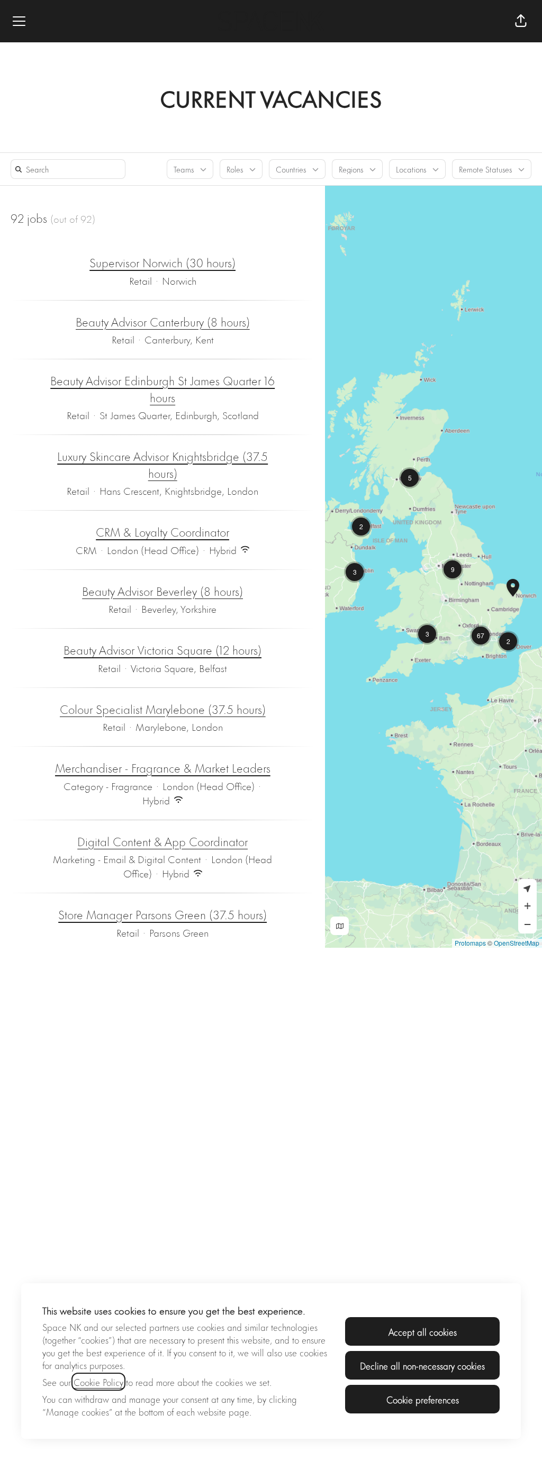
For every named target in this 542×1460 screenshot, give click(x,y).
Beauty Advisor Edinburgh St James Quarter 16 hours (162, 388)
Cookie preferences (422, 1399)
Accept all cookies (423, 1331)
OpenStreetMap (516, 942)
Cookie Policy (98, 1382)
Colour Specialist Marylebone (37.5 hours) (163, 709)
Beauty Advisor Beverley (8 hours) (162, 591)
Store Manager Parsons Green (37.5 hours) (162, 914)
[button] (521, 21)
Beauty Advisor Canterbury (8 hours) (163, 321)
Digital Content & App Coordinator (162, 841)
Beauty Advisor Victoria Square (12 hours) (162, 649)
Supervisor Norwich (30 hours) (162, 262)
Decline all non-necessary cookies (422, 1365)
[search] (70, 169)
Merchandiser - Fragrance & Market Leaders (162, 767)
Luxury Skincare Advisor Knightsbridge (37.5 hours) (162, 464)
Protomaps (470, 942)
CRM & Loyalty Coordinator (162, 531)
